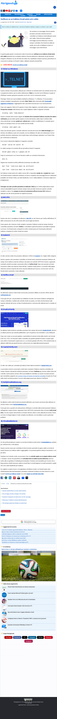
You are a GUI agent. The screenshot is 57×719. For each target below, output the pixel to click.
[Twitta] (27, 478)
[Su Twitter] (4, 11)
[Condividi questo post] (55, 23)
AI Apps (23, 15)
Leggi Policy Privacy (22, 704)
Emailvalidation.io (46, 442)
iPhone (38, 14)
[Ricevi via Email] (16, 11)
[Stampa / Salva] (18, 478)
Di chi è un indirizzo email (20, 65)
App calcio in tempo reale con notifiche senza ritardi (14, 538)
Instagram (29, 641)
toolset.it (37, 256)
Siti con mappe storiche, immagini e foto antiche (14, 494)
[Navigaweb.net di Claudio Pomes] (9, 5)
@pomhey (29, 22)
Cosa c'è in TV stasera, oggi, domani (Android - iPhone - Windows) (17, 529)
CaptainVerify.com (46, 365)
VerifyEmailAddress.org (19, 404)
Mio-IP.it (29, 218)
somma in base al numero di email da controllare (32, 376)
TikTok (40, 637)
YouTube (8, 637)
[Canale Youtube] (6, 11)
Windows (8, 14)
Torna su (3, 515)
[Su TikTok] (11, 11)
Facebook (17, 637)
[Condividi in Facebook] (1, 478)
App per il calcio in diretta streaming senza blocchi (13, 532)
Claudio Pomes (23, 22)
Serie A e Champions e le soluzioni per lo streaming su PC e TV (16, 536)
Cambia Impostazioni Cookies (33, 704)
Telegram (32, 637)
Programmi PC (19, 14)
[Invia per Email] (23, 479)
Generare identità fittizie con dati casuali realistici (14, 490)
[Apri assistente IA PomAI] (54, 7)
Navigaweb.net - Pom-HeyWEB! (21, 702)
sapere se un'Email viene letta (35, 474)
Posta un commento (6, 511)
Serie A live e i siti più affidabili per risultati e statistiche (14, 540)
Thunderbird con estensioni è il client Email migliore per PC (15, 542)
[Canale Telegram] (14, 11)
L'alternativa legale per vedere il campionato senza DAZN (15, 534)
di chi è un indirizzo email (13, 474)
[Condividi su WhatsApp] (6, 478)
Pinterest (48, 637)
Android (30, 14)
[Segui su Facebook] (1, 11)
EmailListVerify (47, 330)
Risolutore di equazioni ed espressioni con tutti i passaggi (16, 497)
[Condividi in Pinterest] (14, 479)
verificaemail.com (6, 295)
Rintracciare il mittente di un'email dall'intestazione (14, 500)
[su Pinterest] (9, 11)
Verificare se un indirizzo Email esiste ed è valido (19, 19)
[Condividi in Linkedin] (10, 478)
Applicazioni (48, 14)
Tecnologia (32, 15)
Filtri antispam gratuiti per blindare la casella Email (14, 503)
